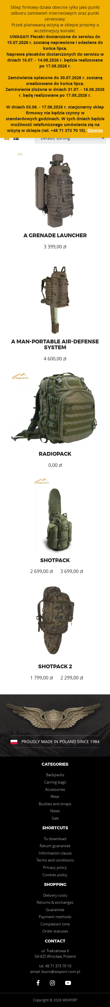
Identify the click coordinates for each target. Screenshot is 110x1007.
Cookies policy (55, 874)
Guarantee (55, 909)
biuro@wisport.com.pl (60, 971)
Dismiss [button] (95, 130)
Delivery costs (55, 895)
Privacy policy (55, 867)
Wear (55, 796)
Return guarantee (55, 845)
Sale (55, 818)
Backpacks (55, 774)
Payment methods (55, 916)
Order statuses (55, 931)
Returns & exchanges (55, 902)
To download (55, 838)
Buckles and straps (55, 803)
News (55, 810)
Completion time (55, 924)
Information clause (55, 853)
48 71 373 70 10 (58, 966)
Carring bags (55, 782)
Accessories (55, 789)
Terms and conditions (55, 860)
